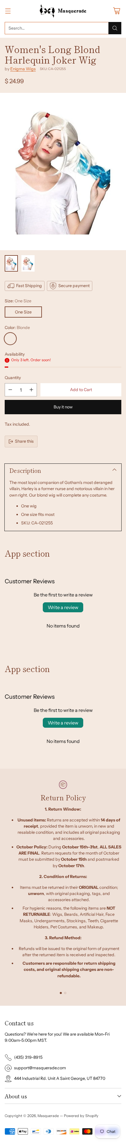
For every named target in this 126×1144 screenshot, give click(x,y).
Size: (18, 301)
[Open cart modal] (116, 11)
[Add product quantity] (31, 389)
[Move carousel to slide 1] (61, 993)
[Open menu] (8, 11)
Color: (17, 327)
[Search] (114, 28)
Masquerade (48, 1116)
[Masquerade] (63, 11)
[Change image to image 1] (11, 263)
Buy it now (63, 407)
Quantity (13, 377)
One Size (23, 312)
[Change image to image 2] (28, 263)
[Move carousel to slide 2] (65, 993)
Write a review (63, 607)
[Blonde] (10, 338)
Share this (24, 441)
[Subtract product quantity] (10, 389)
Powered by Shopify (81, 1116)
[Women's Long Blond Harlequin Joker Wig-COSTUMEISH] (63, 171)
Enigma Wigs (23, 68)
